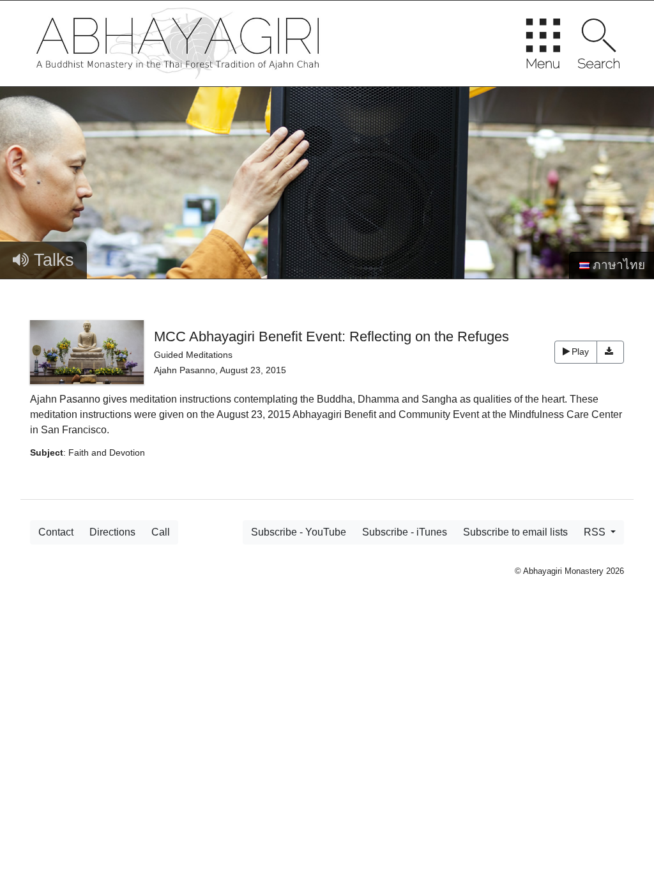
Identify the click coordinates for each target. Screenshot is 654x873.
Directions (112, 532)
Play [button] (580, 351)
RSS (596, 532)
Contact (55, 532)
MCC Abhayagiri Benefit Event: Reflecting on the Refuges (331, 336)
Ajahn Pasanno (184, 370)
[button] (610, 352)
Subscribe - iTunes (404, 532)
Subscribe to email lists (515, 532)
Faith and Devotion (106, 452)
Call (160, 532)
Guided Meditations (193, 355)
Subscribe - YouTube (298, 532)
